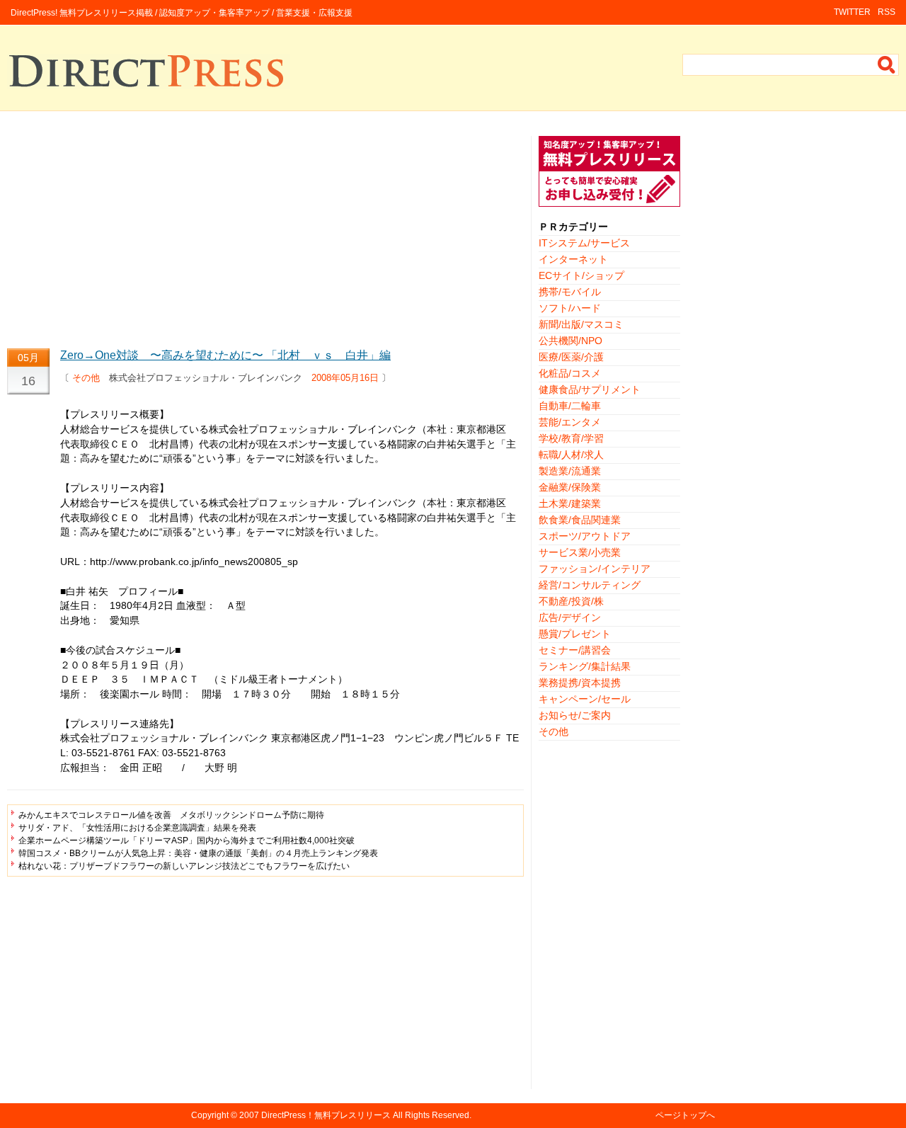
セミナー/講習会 (575, 650)
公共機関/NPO (570, 340)
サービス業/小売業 (580, 552)
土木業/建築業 (570, 503)
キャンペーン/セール (585, 699)
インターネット (573, 259)
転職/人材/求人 (571, 454)
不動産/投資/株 (571, 601)
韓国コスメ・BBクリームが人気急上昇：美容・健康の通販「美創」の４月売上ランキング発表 (198, 853)
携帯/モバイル (570, 291)
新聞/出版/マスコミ (581, 324)
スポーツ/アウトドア (585, 536)
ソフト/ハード (570, 308)
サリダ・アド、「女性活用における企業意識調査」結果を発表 (137, 828)
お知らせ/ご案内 (575, 715)
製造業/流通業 (570, 471)
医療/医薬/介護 (571, 357)
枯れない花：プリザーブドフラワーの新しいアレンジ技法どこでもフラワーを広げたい (184, 866)
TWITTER (852, 12)
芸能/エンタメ (570, 422)
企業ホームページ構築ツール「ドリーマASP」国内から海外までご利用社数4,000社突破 (186, 840)
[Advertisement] (265, 235)
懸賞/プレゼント (575, 633)
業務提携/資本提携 (580, 682)
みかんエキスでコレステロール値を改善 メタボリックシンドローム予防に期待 (171, 815)
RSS (886, 12)
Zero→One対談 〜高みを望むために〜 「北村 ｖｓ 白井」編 (225, 355)
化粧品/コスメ (570, 373)
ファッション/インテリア (594, 568)
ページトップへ (685, 1115)
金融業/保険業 (570, 487)
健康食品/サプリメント (590, 389)
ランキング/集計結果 (585, 666)
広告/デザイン (570, 617)
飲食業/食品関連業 (580, 519)
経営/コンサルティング (590, 585)
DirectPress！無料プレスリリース (326, 1115)
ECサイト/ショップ (581, 275)
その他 (86, 377)
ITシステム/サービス (584, 243)
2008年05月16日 (345, 377)
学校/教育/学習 (571, 438)
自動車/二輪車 (570, 405)
